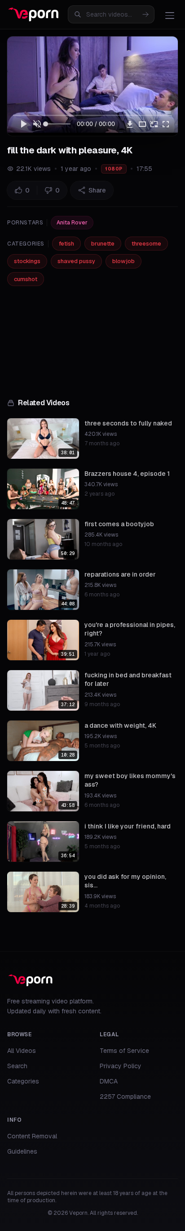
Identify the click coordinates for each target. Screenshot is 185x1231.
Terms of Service (124, 1051)
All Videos (21, 1051)
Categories (23, 1081)
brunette (103, 243)
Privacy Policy (120, 1066)
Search (17, 1066)
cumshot (25, 279)
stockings (27, 261)
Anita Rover (72, 222)
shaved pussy (76, 261)
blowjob (123, 261)
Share (97, 190)
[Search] (145, 14)
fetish (66, 243)
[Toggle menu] (170, 15)
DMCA (109, 1081)
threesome (146, 243)
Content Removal (32, 1136)
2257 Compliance (125, 1096)
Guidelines (22, 1151)
